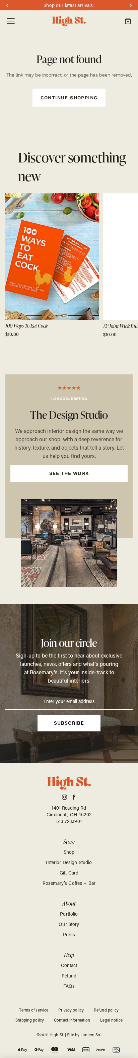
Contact (69, 965)
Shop (69, 852)
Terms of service (33, 1010)
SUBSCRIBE (69, 723)
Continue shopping (69, 97)
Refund (69, 975)
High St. (57, 1034)
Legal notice (111, 1020)
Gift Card (69, 872)
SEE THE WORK (69, 473)
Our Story (69, 924)
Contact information (72, 1020)
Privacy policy (71, 1010)
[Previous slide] (12, 265)
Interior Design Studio (69, 862)
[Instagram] (64, 797)
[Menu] (11, 21)
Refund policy (106, 1010)
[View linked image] (69, 543)
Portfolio (69, 914)
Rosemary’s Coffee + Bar (69, 883)
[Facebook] (73, 797)
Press (69, 934)
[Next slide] (125, 265)
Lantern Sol (90, 1034)
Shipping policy (29, 1020)
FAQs (69, 986)
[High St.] (69, 21)
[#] (69, 456)
